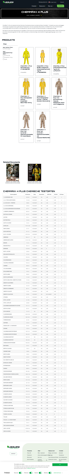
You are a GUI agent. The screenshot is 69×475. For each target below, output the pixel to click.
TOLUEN (5, 417)
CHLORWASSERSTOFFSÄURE (10, 331)
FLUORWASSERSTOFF (9, 340)
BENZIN (5, 242)
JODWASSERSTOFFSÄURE (9, 342)
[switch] (31, 473)
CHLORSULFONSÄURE (9, 262)
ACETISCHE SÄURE (8, 214)
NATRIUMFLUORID (8, 388)
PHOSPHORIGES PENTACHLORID (11, 374)
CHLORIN (6, 257)
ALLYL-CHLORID (7, 234)
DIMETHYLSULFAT (8, 291)
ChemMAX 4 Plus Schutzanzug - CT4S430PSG (26, 67)
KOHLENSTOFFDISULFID (9, 254)
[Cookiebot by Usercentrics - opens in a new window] (7, 473)
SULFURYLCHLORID (8, 399)
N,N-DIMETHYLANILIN (9, 359)
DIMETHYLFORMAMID (9, 288)
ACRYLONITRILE (7, 231)
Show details (57, 472)
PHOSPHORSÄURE (8, 371)
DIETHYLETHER (7, 308)
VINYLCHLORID (7, 431)
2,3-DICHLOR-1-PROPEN (9, 203)
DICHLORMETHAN (8, 271)
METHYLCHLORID (8, 348)
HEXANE (5, 328)
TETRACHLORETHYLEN (9, 408)
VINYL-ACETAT (7, 428)
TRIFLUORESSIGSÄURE (9, 425)
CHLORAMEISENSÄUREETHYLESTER (12, 305)
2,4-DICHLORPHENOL (9, 205)
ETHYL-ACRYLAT (7, 302)
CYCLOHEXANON (7, 268)
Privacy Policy (31, 468)
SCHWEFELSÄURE (8, 397)
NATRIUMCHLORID (8, 385)
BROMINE (6, 248)
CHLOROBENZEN (7, 260)
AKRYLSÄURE (7, 228)
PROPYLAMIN (7, 379)
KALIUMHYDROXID (8, 377)
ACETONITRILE (7, 220)
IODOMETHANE (7, 351)
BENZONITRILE (7, 245)
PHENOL (5, 368)
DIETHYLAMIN (7, 274)
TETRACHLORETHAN (8, 405)
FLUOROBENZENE (8, 314)
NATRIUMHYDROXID (8, 391)
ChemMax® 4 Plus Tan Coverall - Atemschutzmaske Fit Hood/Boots (27, 133)
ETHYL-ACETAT (7, 300)
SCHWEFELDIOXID (8, 394)
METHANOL (6, 345)
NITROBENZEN (7, 365)
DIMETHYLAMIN (7, 285)
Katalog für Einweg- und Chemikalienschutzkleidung (12, 182)
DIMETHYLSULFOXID (8, 294)
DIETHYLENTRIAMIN (8, 277)
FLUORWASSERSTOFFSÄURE (10, 334)
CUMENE (5, 265)
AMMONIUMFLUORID (8, 240)
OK (60, 464)
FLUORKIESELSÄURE (8, 317)
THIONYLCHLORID (8, 414)
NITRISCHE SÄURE (8, 362)
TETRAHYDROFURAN (8, 411)
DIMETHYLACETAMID (8, 282)
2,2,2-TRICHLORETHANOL (10, 200)
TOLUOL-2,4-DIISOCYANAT (10, 419)
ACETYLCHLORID (7, 223)
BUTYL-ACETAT (7, 251)
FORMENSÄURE (7, 320)
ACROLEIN (6, 225)
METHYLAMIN (7, 354)
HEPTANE (6, 322)
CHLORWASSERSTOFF (9, 337)
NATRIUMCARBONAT (8, 382)
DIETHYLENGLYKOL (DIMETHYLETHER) (12, 280)
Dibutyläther (7, 357)
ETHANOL (6, 297)
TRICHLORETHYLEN (8, 422)
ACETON (5, 217)
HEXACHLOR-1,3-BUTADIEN (10, 325)
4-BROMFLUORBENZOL (9, 211)
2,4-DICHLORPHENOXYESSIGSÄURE (12, 208)
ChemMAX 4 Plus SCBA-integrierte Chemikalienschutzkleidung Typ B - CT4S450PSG (46, 69)
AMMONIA (6, 237)
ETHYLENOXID (7, 311)
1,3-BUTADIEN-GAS (8, 197)
